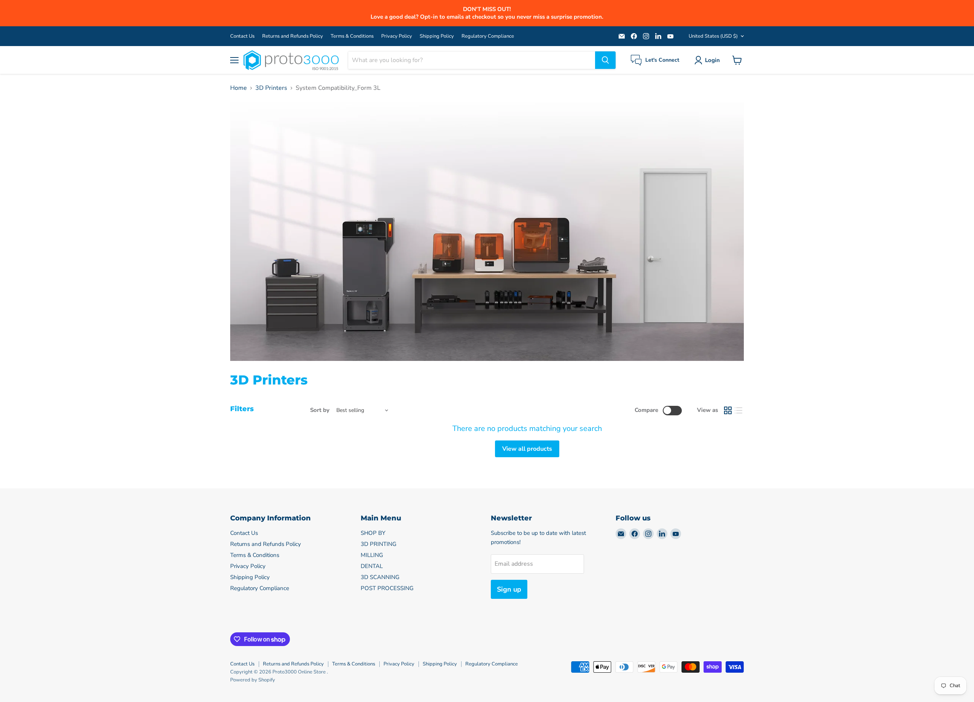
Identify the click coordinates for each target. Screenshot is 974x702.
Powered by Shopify (252, 679)
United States (713, 36)
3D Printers (271, 88)
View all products (527, 449)
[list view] (738, 410)
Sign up (509, 589)
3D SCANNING (380, 577)
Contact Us (242, 36)
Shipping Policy (437, 36)
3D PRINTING (378, 544)
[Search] (605, 60)
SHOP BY (373, 533)
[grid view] (728, 410)
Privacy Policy (396, 36)
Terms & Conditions (352, 36)
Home (238, 88)
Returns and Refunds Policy (292, 36)
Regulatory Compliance (488, 36)
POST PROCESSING (387, 588)
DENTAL (372, 566)
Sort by (319, 410)
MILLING (372, 555)
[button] (708, 60)
